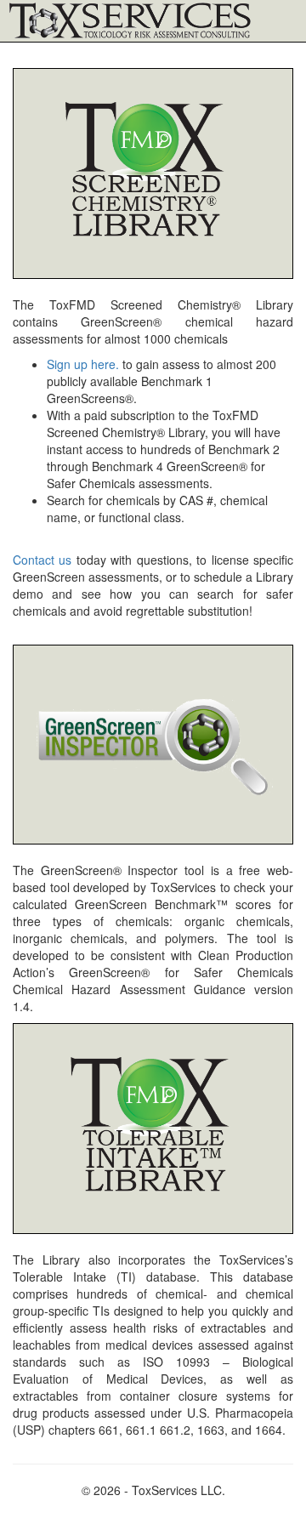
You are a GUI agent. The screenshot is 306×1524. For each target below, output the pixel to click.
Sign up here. (83, 363)
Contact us (42, 559)
